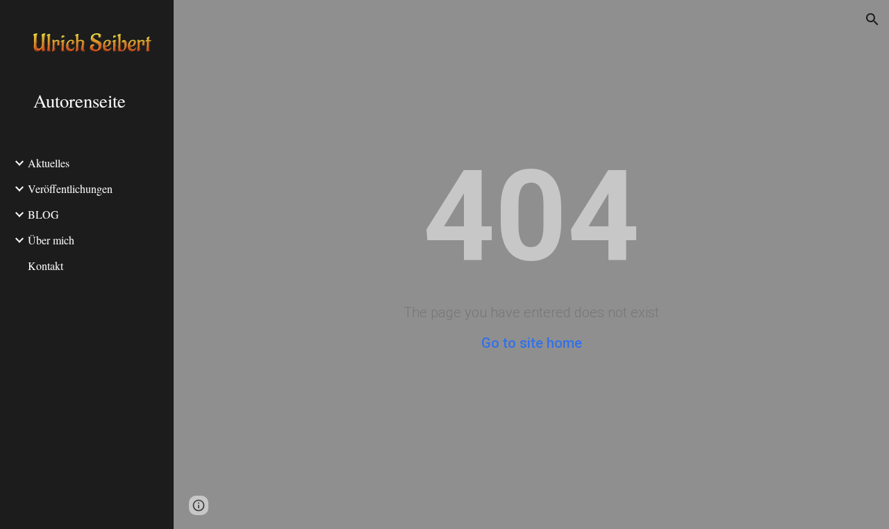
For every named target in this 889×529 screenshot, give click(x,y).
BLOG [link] (43, 214)
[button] (872, 19)
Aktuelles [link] (48, 163)
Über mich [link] (51, 240)
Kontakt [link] (45, 265)
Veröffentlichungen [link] (70, 188)
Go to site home (531, 343)
